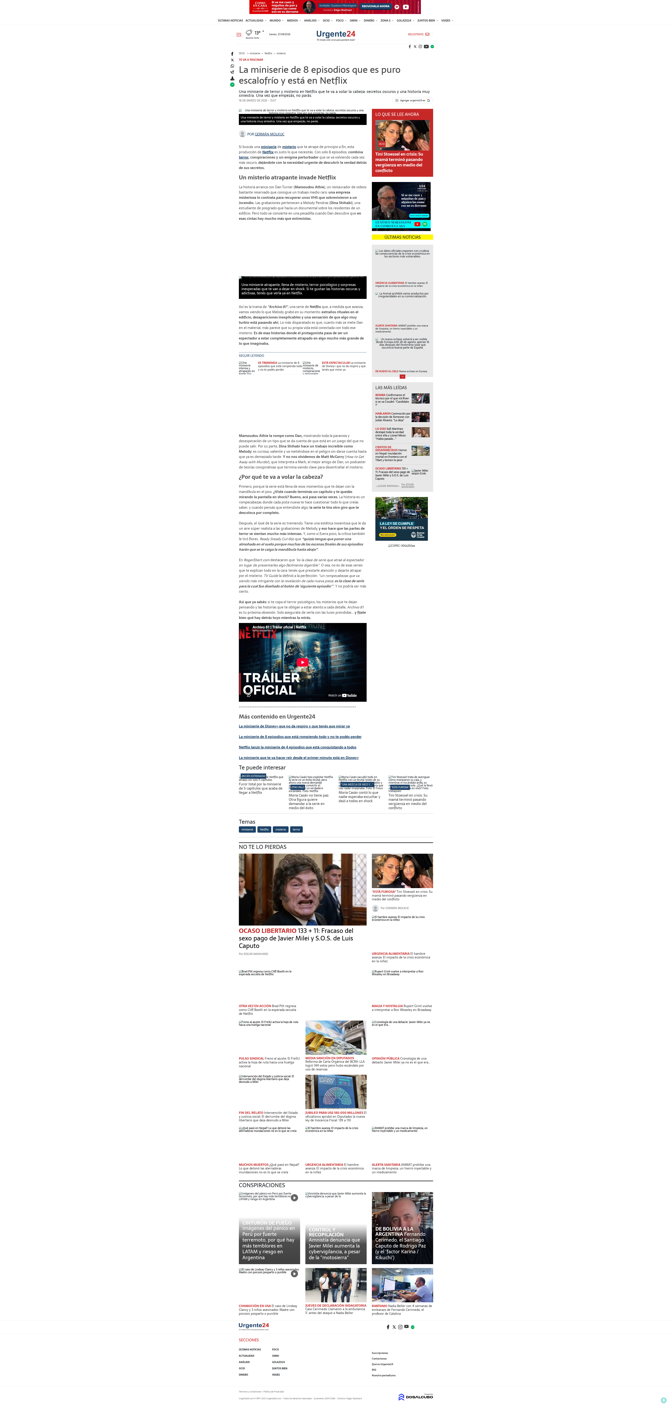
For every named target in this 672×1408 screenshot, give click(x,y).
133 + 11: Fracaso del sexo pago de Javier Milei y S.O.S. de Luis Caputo (392, 473)
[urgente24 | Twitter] (415, 46)
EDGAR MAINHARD (407, 486)
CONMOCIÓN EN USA (255, 1305)
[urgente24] (254, 1329)
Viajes (446, 20)
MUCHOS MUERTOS (254, 1164)
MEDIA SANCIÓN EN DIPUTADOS (329, 1058)
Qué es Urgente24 (382, 1364)
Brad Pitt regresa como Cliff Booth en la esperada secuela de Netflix (267, 1009)
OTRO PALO (297, 787)
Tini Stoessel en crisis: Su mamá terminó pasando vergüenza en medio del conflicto (399, 162)
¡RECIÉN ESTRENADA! (253, 776)
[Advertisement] (303, 248)
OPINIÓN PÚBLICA (386, 1058)
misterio (289, 147)
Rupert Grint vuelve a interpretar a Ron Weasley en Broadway (402, 1007)
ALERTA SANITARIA (386, 1164)
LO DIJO (381, 428)
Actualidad (255, 20)
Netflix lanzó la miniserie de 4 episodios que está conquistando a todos (297, 747)
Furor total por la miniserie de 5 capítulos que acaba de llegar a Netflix (260, 788)
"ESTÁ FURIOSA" (400, 787)
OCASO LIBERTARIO (388, 468)
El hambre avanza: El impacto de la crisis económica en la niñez (401, 957)
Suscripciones (380, 1353)
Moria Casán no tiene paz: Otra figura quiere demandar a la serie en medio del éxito (309, 802)
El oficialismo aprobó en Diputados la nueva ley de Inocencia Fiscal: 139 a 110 (336, 1116)
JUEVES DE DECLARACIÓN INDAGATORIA (335, 1305)
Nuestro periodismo (384, 1375)
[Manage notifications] (664, 1400)
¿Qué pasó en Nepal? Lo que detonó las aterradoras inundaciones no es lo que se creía (269, 1168)
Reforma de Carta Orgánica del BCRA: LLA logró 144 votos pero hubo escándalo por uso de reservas (335, 1065)
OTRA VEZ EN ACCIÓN (255, 1005)
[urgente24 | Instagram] (420, 46)
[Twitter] (232, 60)
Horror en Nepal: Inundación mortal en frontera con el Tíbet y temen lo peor (391, 455)
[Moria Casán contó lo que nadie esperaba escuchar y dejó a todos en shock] (361, 788)
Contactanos (379, 1359)
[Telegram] (232, 72)
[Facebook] (232, 54)
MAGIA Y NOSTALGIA (388, 1005)
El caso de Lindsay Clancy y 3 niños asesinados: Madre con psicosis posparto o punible (268, 1309)
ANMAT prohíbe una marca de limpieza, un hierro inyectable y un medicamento (401, 1168)
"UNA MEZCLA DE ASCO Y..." (357, 784)
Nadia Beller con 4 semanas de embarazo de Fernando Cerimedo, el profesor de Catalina (402, 1309)
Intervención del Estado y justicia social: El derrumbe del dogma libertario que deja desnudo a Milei (268, 1116)
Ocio (326, 20)
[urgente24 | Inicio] (429, 1381)
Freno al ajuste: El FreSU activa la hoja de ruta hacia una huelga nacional (269, 1062)
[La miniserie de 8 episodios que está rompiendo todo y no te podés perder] (247, 367)
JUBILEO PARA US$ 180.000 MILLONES (334, 1112)
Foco (340, 20)
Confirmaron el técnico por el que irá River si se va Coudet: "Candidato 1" (392, 400)
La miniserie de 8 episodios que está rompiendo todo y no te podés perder (280, 366)
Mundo (275, 20)
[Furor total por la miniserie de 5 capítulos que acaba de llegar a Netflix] (261, 779)
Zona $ (386, 20)
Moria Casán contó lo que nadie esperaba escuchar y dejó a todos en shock (359, 797)
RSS (374, 1370)
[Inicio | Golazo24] (432, 46)
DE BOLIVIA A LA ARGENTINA (394, 1231)
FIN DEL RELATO (251, 1112)
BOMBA (380, 395)
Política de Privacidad (274, 1391)
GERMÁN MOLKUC (269, 134)
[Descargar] (232, 78)
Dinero (369, 20)
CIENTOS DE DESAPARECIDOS (386, 448)
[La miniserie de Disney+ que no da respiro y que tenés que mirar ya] (311, 367)
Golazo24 (404, 20)
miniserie (268, 147)
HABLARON (383, 413)
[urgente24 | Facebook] (410, 46)
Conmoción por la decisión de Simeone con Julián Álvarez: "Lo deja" (393, 416)
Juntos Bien (427, 20)
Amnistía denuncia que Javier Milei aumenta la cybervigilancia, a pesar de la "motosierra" (334, 1249)
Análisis (310, 20)
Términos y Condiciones (250, 1391)
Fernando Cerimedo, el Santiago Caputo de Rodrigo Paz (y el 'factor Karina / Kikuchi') (400, 1246)
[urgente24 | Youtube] (426, 46)
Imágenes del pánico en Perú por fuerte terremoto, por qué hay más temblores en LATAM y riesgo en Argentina (268, 1243)
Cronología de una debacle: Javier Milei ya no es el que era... (401, 1060)
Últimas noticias (230, 20)
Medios (293, 20)
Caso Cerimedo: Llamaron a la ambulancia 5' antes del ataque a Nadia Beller (335, 1311)
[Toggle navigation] (240, 34)
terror (243, 157)
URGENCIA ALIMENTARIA (391, 953)
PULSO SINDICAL (252, 1058)
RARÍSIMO (380, 1305)
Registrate (416, 34)
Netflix (268, 152)
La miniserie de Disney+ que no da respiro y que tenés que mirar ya (344, 366)
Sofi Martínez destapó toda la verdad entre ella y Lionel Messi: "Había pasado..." (390, 433)
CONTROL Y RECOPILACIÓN (326, 1232)
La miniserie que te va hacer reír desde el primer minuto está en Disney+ (299, 758)
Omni (354, 20)
